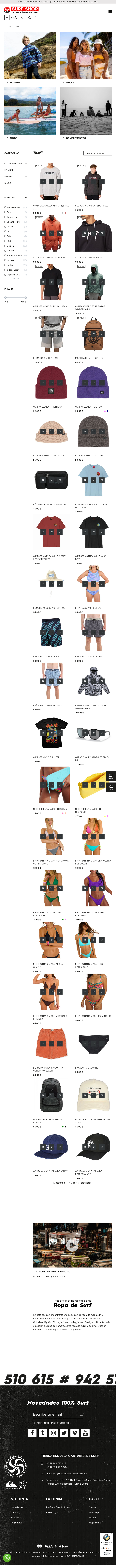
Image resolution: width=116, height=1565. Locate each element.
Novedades (17, 1507)
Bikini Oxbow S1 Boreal (88, 608)
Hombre (8, 170)
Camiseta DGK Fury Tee (46, 757)
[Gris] (63, 213)
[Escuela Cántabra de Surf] (21, 10)
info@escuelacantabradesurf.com (70, 1473)
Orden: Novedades (95, 153)
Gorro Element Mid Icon (89, 407)
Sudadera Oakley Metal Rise (49, 257)
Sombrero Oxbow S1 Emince (49, 608)
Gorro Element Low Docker (49, 455)
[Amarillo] (105, 816)
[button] (43, 181)
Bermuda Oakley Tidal (45, 358)
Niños (7, 183)
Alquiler (92, 1517)
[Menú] (111, 1534)
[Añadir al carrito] (51, 181)
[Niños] (30, 111)
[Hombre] (30, 56)
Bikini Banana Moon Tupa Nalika (93, 1016)
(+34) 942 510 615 (56, 1463)
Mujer (8, 176)
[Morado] (105, 411)
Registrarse (16, 1522)
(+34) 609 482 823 (56, 1467)
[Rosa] (63, 813)
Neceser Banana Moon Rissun (50, 809)
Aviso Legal (52, 1512)
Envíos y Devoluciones (58, 1507)
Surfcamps (94, 1512)
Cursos (92, 1507)
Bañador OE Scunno (86, 1068)
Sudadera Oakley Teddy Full (91, 205)
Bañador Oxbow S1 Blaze (47, 656)
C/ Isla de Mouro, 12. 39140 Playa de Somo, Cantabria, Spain (78, 1480)
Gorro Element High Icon (48, 407)
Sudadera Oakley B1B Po (89, 257)
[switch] (106, 1553)
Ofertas (15, 1512)
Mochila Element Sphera (89, 358)
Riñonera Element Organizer (49, 504)
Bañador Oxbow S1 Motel (90, 656)
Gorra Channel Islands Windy (50, 1171)
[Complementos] (86, 111)
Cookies (48, 1556)
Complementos (13, 163)
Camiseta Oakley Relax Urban (50, 306)
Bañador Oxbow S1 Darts (48, 705)
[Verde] (63, 1126)
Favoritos (16, 1517)
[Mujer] (86, 56)
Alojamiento (95, 1522)
